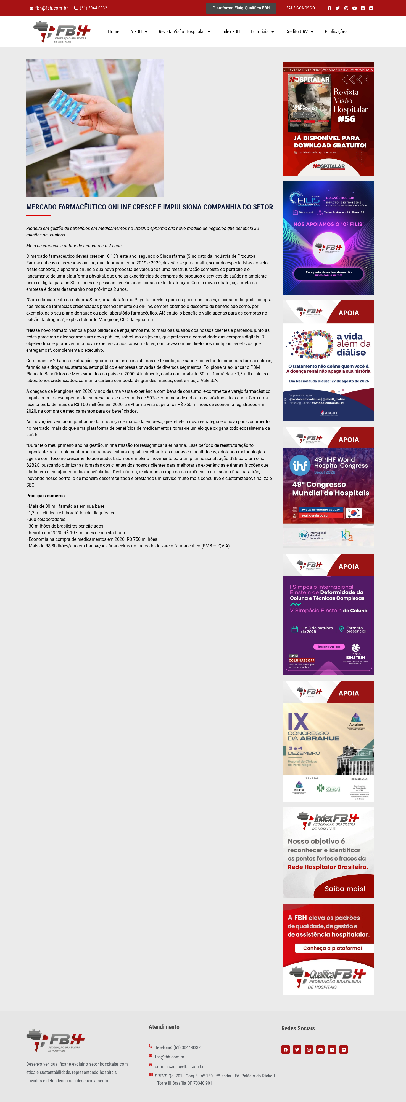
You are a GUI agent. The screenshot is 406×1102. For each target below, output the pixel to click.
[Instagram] (346, 8)
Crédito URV (296, 31)
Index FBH (231, 31)
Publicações (336, 31)
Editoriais (259, 31)
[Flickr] (371, 8)
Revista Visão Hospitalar (182, 31)
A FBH (136, 31)
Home (113, 31)
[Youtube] (354, 8)
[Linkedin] (362, 8)
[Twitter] (338, 8)
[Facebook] (329, 8)
